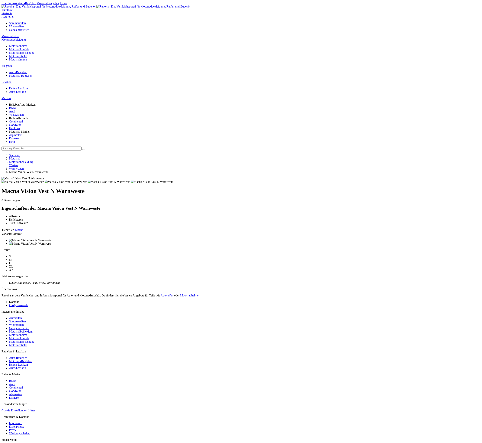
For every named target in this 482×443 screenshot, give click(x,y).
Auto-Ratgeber (27, 3)
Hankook (14, 128)
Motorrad (14, 158)
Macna (19, 229)
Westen (13, 165)
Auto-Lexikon (17, 91)
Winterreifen (16, 26)
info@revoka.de (18, 305)
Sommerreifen (17, 23)
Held (12, 141)
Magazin (7, 65)
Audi (12, 111)
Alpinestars (15, 135)
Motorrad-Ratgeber (20, 75)
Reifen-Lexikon (18, 88)
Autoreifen (8, 16)
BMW (13, 108)
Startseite (7, 13)
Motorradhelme (18, 46)
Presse (63, 3)
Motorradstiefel (18, 56)
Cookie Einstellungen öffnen (19, 410)
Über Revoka (10, 3)
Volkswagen (16, 114)
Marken (6, 98)
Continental (16, 121)
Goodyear (15, 124)
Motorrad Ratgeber (48, 3)
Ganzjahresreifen (19, 29)
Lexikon (6, 82)
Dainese (14, 138)
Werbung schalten (19, 433)
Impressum (15, 423)
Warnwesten (16, 168)
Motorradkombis (19, 49)
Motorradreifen (10, 36)
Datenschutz (16, 426)
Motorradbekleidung (14, 39)
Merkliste (7, 9)
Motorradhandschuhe (21, 52)
